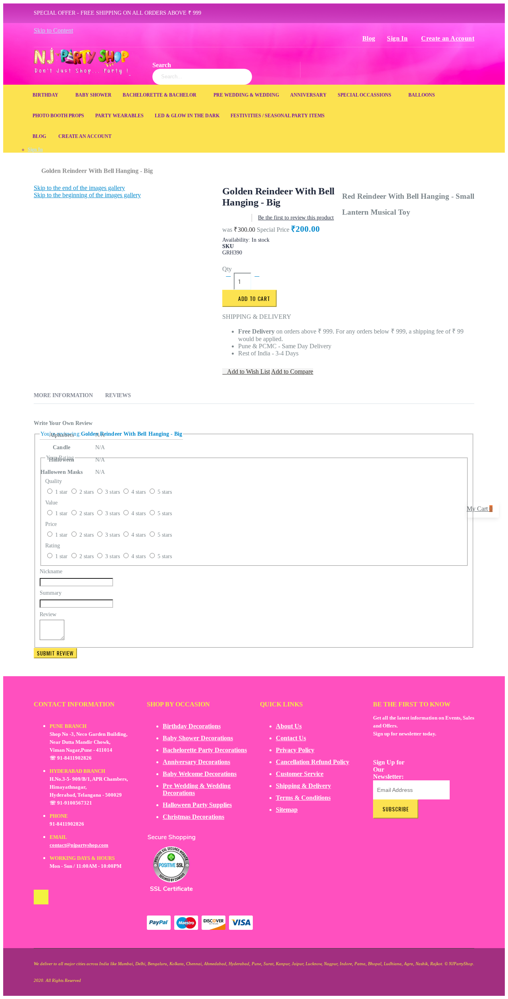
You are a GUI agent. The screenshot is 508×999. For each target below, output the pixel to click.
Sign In (397, 38)
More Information (63, 395)
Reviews (118, 395)
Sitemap (287, 809)
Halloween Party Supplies (197, 804)
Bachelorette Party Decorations (205, 750)
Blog (368, 38)
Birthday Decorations (192, 726)
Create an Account (447, 38)
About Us (289, 726)
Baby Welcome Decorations (200, 773)
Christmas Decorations (193, 816)
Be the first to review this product (296, 218)
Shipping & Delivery (303, 785)
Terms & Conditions (303, 797)
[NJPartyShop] (41, 897)
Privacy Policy (295, 750)
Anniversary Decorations (196, 761)
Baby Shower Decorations (198, 738)
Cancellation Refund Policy (312, 761)
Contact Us (291, 738)
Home (37, 167)
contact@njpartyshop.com (79, 845)
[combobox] (202, 77)
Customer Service (299, 773)
